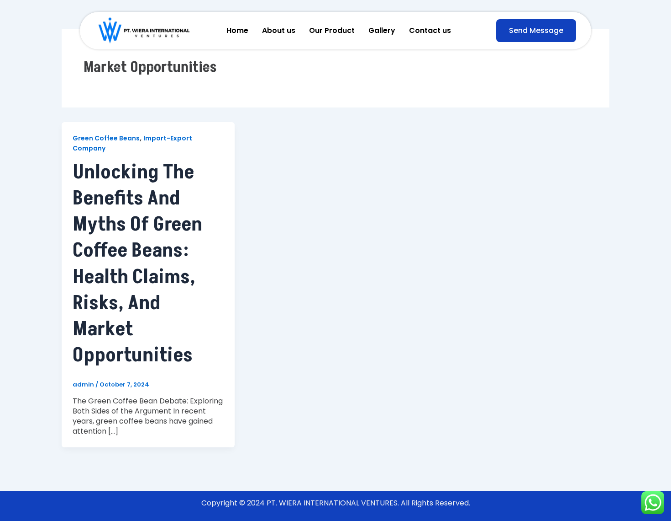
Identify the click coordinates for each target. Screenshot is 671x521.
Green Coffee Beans (106, 138)
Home (237, 30)
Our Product (332, 30)
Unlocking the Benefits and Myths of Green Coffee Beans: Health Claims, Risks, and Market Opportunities (137, 263)
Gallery (381, 30)
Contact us (430, 30)
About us (278, 30)
